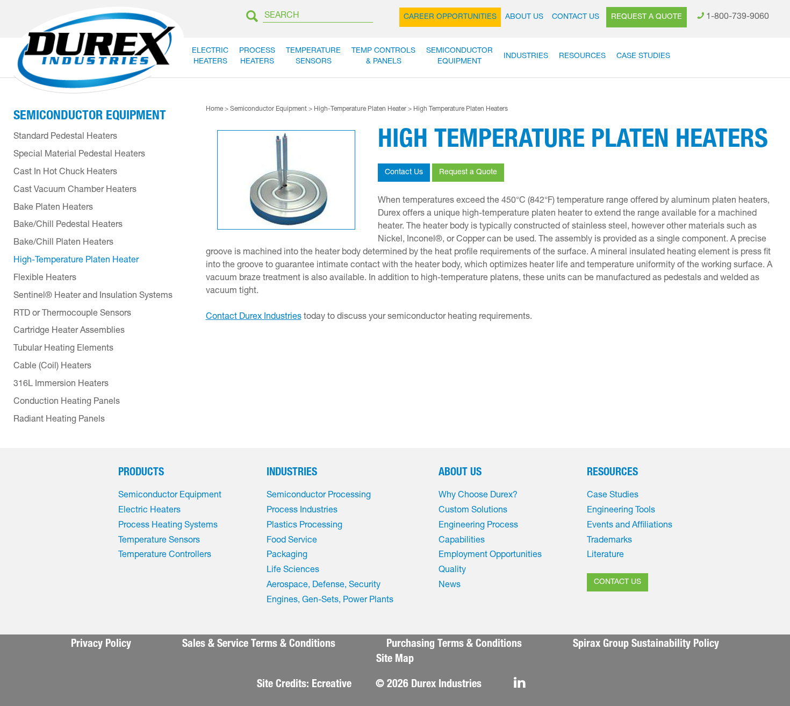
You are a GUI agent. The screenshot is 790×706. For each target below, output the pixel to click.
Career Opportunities (450, 17)
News (450, 585)
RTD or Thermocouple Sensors (72, 314)
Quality (452, 570)
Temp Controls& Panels (383, 56)
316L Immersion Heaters (61, 384)
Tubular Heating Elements (63, 349)
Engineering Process (478, 526)
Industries (526, 56)
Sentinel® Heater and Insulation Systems (93, 296)
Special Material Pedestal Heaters (79, 155)
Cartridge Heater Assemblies (69, 331)
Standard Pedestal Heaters (65, 137)
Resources (582, 56)
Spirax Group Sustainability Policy (646, 644)
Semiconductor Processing (319, 495)
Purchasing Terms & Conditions (454, 644)
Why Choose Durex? (478, 495)
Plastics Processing (304, 526)
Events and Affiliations (629, 526)
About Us (524, 17)
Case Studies (643, 56)
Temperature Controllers (164, 555)
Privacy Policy (101, 644)
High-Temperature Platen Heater (361, 109)
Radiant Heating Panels (59, 420)
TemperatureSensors (313, 56)
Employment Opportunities (490, 555)
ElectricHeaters (210, 56)
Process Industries (302, 511)
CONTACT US (617, 582)
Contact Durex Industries (253, 317)
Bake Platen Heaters (53, 208)
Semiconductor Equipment (268, 109)
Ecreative (331, 685)
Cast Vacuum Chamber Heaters (75, 190)
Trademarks (609, 541)
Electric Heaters (149, 511)
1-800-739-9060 (737, 17)
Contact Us (575, 17)
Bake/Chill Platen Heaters (63, 243)
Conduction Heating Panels (66, 402)
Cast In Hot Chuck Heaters (65, 172)
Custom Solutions (473, 511)
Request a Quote (646, 17)
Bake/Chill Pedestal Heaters (68, 225)
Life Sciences (293, 570)
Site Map (395, 659)
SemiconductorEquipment (459, 56)
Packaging (287, 555)
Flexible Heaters (44, 278)
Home (214, 109)
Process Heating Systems (168, 526)
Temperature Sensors (159, 541)
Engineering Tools (621, 511)
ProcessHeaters (257, 56)
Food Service (292, 541)
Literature (605, 555)
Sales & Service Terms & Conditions (258, 644)
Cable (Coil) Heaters (52, 366)
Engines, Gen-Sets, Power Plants (330, 600)
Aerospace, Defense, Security (323, 585)
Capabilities (462, 541)
